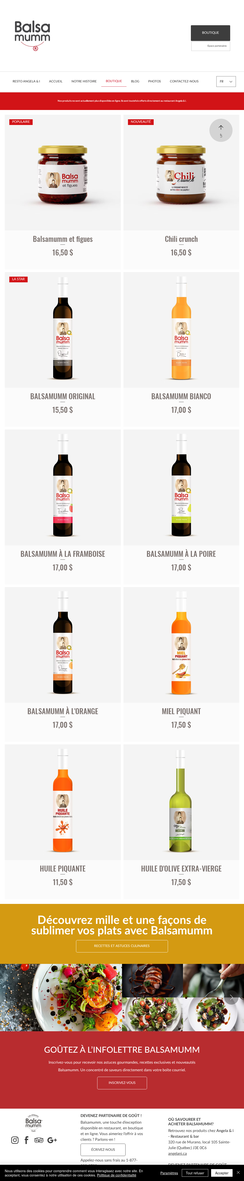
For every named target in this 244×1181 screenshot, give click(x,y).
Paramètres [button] (169, 1173)
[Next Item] (231, 997)
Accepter (222, 1173)
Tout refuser (195, 1173)
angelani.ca (177, 1154)
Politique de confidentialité (116, 1175)
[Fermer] (238, 1173)
